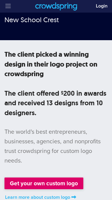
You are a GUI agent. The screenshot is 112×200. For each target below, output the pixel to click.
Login (102, 6)
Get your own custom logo (44, 183)
